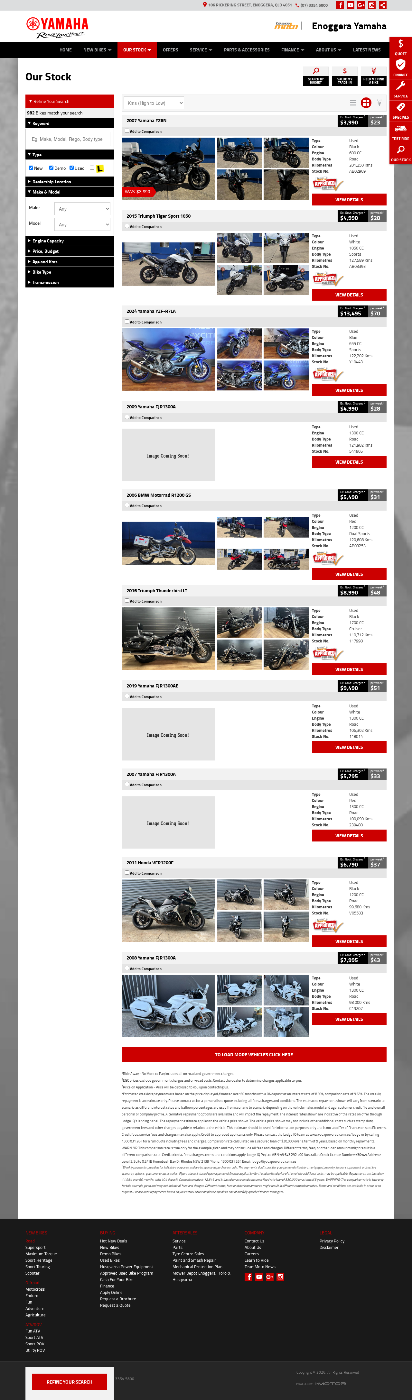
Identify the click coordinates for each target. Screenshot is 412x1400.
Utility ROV (35, 1350)
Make (34, 207)
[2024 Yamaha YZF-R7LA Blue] (215, 359)
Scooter (32, 1273)
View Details (349, 199)
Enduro (31, 1295)
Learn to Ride (257, 1260)
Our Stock (134, 49)
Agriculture (35, 1315)
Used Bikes (110, 1260)
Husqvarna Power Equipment (126, 1266)
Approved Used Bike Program (126, 1273)
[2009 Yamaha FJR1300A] (215, 455)
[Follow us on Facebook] (341, 5)
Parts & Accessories (247, 49)
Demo (59, 168)
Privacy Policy (332, 1241)
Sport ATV (34, 1337)
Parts (178, 1247)
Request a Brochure (118, 1298)
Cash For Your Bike (117, 1279)
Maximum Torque (41, 1253)
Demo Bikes (110, 1253)
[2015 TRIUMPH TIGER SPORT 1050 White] (215, 264)
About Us (326, 49)
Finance (290, 49)
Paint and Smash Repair (194, 1260)
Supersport (35, 1247)
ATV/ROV (33, 1324)
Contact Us (254, 1241)
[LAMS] (100, 168)
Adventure (34, 1308)
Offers (170, 49)
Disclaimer (329, 1247)
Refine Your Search (49, 101)
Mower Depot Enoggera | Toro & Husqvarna (201, 1276)
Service (198, 49)
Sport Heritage (38, 1260)
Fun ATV (32, 1331)
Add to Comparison (146, 131)
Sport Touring (37, 1266)
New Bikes (94, 49)
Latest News (367, 49)
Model (35, 223)
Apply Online (111, 1292)
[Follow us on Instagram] (373, 5)
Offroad (32, 1282)
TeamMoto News (260, 1266)
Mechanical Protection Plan (197, 1266)
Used (79, 168)
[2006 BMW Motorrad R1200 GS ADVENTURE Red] (215, 543)
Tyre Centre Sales (188, 1253)
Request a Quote (115, 1305)
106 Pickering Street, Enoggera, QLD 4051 (250, 5)
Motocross (35, 1289)
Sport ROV (34, 1344)
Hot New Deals (113, 1241)
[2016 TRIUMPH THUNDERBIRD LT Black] (215, 638)
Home (66, 49)
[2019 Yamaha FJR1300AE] (215, 734)
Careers (252, 1253)
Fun (28, 1302)
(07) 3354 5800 (314, 5)
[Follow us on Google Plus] (362, 5)
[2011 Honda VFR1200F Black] (215, 910)
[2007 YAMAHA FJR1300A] (215, 822)
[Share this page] (381, 5)
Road (30, 1241)
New (38, 168)
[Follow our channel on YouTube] (352, 5)
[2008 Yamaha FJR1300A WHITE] (215, 1006)
